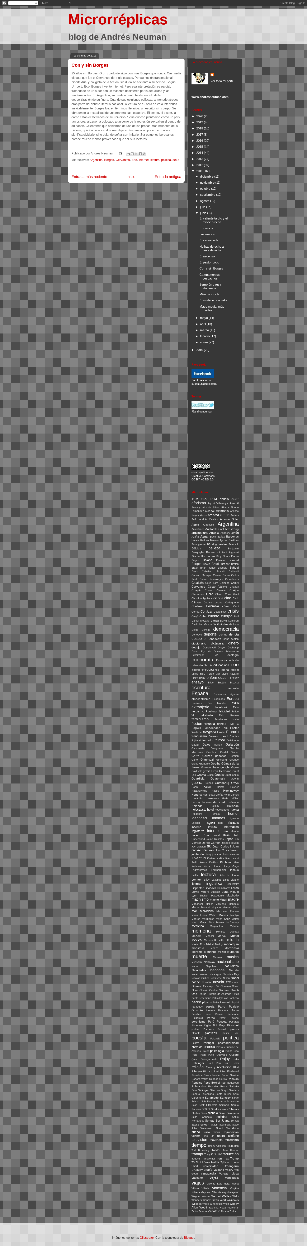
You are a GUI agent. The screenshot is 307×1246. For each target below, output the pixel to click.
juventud (199, 858)
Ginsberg (221, 759)
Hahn (195, 787)
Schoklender (208, 1101)
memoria (201, 931)
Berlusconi (213, 552)
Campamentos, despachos (210, 276)
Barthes (233, 540)
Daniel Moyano (200, 620)
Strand (219, 1128)
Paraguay (197, 1006)
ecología (233, 655)
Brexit (195, 567)
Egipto (196, 669)
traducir (196, 1158)
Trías (226, 1158)
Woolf (203, 1207)
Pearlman (223, 1010)
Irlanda (235, 831)
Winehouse (216, 1203)
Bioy (218, 556)
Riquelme (197, 1075)
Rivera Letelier (212, 1075)
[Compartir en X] (136, 154)
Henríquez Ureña (213, 794)
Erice (211, 682)
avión (235, 532)
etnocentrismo (201, 699)
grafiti (206, 771)
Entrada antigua (168, 177)
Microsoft (210, 940)
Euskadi (197, 703)
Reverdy (211, 1067)
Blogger (189, 1237)
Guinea (209, 783)
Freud (224, 736)
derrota (234, 634)
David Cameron (229, 620)
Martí (194, 922)
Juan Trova (222, 850)
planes (234, 1029)
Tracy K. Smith (212, 1154)
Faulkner (211, 711)
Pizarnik (222, 1029)
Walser (206, 1196)
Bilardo (196, 556)
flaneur (221, 724)
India (220, 822)
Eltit (218, 673)
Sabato (234, 1086)
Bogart (195, 560)
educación (220, 665)
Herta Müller (230, 798)
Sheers (234, 1109)
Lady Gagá (231, 866)
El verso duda (208, 240)
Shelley (196, 1113)
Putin (203, 1054)
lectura (155, 160)
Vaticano (197, 1177)
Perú (211, 1021)
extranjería (200, 707)
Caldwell (234, 571)
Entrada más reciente (89, 177)
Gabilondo (233, 740)
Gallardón (232, 744)
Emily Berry (198, 678)
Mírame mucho (209, 294)
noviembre (207, 182)
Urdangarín (231, 1166)
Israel (216, 835)
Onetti (235, 990)
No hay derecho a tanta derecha (211, 248)
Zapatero (214, 1211)
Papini (235, 1002)
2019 (200, 122)
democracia (226, 629)
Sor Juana (223, 1120)
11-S (204, 499)
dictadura (217, 643)
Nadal (195, 966)
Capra (226, 575)
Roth (223, 1082)
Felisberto (206, 715)
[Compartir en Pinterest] (144, 154)
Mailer (209, 904)
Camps (206, 575)
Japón (229, 839)
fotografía (209, 732)
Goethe (216, 763)
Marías (223, 915)
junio (203, 213)
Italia (226, 835)
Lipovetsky (233, 883)
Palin (216, 1002)
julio (203, 207)
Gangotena (217, 748)
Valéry (229, 1169)
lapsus (234, 869)
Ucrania (234, 1162)
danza (215, 620)
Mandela (234, 904)
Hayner (234, 787)
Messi (234, 936)
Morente (197, 951)
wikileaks (233, 1200)
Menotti (210, 936)
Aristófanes (198, 529)
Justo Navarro (230, 854)
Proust (205, 1051)
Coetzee (197, 606)
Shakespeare (219, 1109)
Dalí (236, 616)
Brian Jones (208, 567)
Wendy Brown (211, 1200)
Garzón (207, 755)
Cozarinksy (220, 611)
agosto (205, 201)
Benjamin (233, 548)
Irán (225, 831)
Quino (195, 1059)
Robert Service (230, 1075)
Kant (228, 858)
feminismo (200, 719)
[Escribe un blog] (132, 154)
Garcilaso (211, 752)
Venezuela (232, 1177)
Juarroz (234, 850)
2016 (200, 140)
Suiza (206, 1132)
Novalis (206, 982)
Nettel (195, 974)
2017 (200, 134)
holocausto (199, 809)
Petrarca (234, 1021)
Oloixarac (224, 990)
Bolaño (207, 560)
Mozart (222, 951)
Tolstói (216, 1150)
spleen (204, 1124)
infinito (212, 827)
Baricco (204, 540)
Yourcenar (233, 1207)
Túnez (206, 1162)
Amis (203, 515)
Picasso (197, 1025)
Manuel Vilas (231, 907)
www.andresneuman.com (210, 97)
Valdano (218, 1169)
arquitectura (200, 532)
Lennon (197, 879)
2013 (200, 159)
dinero (233, 643)
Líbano (235, 879)
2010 (200, 350)
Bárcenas (232, 536)
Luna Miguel (230, 891)
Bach (213, 536)
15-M (213, 499)
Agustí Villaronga (218, 503)
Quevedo (222, 1054)
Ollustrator (147, 1237)
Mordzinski (232, 948)
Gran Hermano (221, 771)
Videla (235, 1183)
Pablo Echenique (201, 998)
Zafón (195, 1211)
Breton (235, 564)
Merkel (221, 936)
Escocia (234, 682)
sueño (196, 1132)
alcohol (209, 511)
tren (219, 1158)
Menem (197, 936)
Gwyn (235, 783)
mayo (204, 318)
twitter (215, 1162)
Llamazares (223, 888)
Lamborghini (218, 870)
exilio (235, 703)
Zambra (203, 1211)
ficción (197, 724)
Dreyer (222, 647)
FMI (231, 724)
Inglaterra (198, 831)
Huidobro (197, 813)
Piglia (207, 1025)
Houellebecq (221, 809)
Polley (195, 1043)
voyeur (234, 1192)
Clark (236, 598)
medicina (198, 926)
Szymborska (230, 1132)
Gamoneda (198, 748)
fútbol (220, 740)
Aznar (204, 536)
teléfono (233, 1135)
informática (231, 827)
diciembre (207, 176)
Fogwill (196, 728)
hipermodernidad (213, 802)
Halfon (221, 787)
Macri (223, 899)
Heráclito (197, 798)
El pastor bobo (209, 262)
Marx (203, 922)
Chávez (209, 590)
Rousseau (233, 1082)
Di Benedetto (212, 639)
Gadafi (195, 744)
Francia (232, 732)
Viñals (205, 1188)
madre (233, 899)
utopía (208, 1169)
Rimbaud (233, 1071)
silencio (213, 1113)
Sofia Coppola (202, 1117)
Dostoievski (209, 647)
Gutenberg (222, 783)
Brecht (225, 563)
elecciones (210, 669)
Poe (236, 1033)
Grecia (219, 774)
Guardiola (198, 778)
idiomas (218, 818)
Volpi (204, 1192)
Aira (232, 503)
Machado (232, 895)
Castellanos (232, 579)
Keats (203, 862)
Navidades (199, 970)
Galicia (218, 744)
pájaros (207, 1002)
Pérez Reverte (229, 1018)
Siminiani (233, 1113)
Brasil (215, 563)
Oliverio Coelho (208, 990)
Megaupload (217, 926)
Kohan (207, 866)
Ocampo (208, 986)
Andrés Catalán (208, 519)
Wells (235, 1196)
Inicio (131, 177)
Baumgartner (199, 544)
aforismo (199, 503)
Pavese (210, 1010)
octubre (205, 188)
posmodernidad (228, 1042)
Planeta (196, 1033)
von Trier (212, 1192)
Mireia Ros (198, 944)
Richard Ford (211, 1071)
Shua (204, 1113)
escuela (233, 688)
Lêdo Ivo (224, 875)
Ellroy (195, 673)
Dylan (195, 651)
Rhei (236, 1067)
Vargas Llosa (229, 1173)
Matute (220, 922)
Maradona (207, 911)
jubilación (198, 854)
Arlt (222, 529)
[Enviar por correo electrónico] (128, 154)
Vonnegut (223, 1192)
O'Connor (232, 982)
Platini (225, 1033)
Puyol (211, 1054)
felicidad (224, 711)
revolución (224, 1067)
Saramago (212, 1097)
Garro (195, 755)
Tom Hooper (231, 1150)
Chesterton (198, 594)
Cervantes (123, 160)
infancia (232, 822)
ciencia (218, 598)
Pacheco (234, 998)
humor (233, 813)
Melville (234, 926)
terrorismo (232, 1140)
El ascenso (207, 256)
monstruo (198, 948)
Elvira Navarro (230, 673)
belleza (214, 548)
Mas (211, 922)
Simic (222, 1113)
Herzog (196, 802)
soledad (222, 1116)
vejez (213, 1177)
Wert (223, 1200)
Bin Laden (208, 556)
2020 (200, 116)
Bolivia (220, 560)
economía (202, 659)
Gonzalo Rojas (210, 767)
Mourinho (210, 951)
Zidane (225, 1211)
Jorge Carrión (211, 842)
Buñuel (234, 567)
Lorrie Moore (200, 891)
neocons (217, 970)
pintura (195, 1029)
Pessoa (222, 1021)
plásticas (211, 1033)
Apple (195, 524)
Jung (208, 854)
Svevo (216, 1132)
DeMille (206, 629)
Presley (220, 1047)
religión (198, 1067)
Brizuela (222, 567)
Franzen (213, 736)
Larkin (195, 875)
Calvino (196, 575)
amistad (213, 515)
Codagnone (232, 602)
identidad (199, 818)
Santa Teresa (224, 1094)
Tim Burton (232, 1145)
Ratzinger (198, 1063)
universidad (210, 1166)
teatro (221, 1135)
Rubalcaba (199, 1086)
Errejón (222, 682)
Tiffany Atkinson (217, 1145)
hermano (213, 798)
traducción (230, 1154)
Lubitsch (216, 891)
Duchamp (233, 647)
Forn (225, 728)
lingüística (214, 883)
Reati (236, 1063)
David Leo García (202, 624)
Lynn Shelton (200, 895)
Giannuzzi (207, 759)
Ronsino (197, 1082)
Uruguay (197, 1169)
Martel (235, 919)
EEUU (233, 665)
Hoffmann (233, 802)
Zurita (233, 1211)
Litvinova (210, 888)
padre (196, 1002)
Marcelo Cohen (227, 911)
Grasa (210, 774)
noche (196, 982)
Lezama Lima (220, 879)
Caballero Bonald (213, 571)
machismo (200, 899)
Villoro (195, 1188)
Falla (236, 707)
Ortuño (202, 994)
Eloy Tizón (206, 673)
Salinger (203, 1090)
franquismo (199, 736)
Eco (134, 160)
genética (220, 755)
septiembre (208, 194)
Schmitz (196, 1101)
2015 (200, 146)
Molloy (219, 944)
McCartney (232, 922)
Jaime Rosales (215, 839)
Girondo (234, 759)
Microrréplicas (118, 19)
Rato (235, 1059)
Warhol (216, 1196)
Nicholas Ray (231, 974)
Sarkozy (225, 1097)
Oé (217, 986)
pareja (210, 1006)
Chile (209, 594)
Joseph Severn (230, 842)
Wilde (205, 1203)
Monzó (214, 948)
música (233, 957)
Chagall (234, 586)
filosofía (209, 724)
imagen (209, 822)
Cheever (221, 590)
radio (215, 1059)
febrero (205, 336)
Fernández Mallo (227, 719)
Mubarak (233, 951)
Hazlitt (215, 790)
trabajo (197, 1154)
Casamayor (216, 579)
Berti (224, 552)
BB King (212, 544)
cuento (213, 616)
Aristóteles (212, 529)
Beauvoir (233, 544)
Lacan (217, 866)
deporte (210, 634)
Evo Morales (217, 703)
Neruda (234, 970)
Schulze (221, 1101)
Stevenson (206, 1128)
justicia (216, 854)
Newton (203, 974)
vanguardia (208, 1173)
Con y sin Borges (90, 65)
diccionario (199, 643)
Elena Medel (230, 669)
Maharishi (197, 904)
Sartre (235, 1097)
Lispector (198, 888)
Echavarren (232, 651)
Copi (236, 606)
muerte (199, 956)
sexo (176, 160)
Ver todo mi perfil (222, 81)
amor (224, 515)
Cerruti (235, 583)
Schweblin (233, 1101)
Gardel (224, 752)
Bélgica (196, 548)
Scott (194, 1105)
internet (144, 160)
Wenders (197, 1200)
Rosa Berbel (211, 1082)
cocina (218, 602)
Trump (234, 1158)
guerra (197, 783)
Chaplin (197, 590)
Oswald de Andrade (219, 994)
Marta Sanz (223, 919)
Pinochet (233, 1025)
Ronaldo (233, 1079)
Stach (214, 1124)
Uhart (195, 1166)
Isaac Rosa (200, 835)
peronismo (199, 1021)
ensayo (198, 682)
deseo (197, 639)
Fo (237, 724)
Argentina (96, 160)
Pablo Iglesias (220, 998)
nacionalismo (228, 962)
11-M (195, 499)
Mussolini (197, 962)
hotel (210, 809)
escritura (201, 687)
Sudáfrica (232, 1128)
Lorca (235, 888)
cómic (226, 606)
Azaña (195, 536)
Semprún (224, 1105)
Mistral (210, 944)
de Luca (234, 624)
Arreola (214, 532)
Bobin (235, 556)
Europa (233, 699)
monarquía (231, 944)
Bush (195, 571)
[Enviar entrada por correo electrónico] (120, 153)
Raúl (210, 1063)
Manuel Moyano (211, 907)
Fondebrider (211, 728)
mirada (233, 940)
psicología (217, 1051)
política (166, 160)
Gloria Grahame (201, 763)
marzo (205, 330)
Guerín (235, 778)
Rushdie (213, 1086)
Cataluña (198, 582)
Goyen (235, 767)
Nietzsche (216, 978)
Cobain (208, 602)
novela (218, 982)
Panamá (225, 1002)
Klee (236, 862)
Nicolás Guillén (200, 978)
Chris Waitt (232, 594)
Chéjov (234, 590)
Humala (215, 813)
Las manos (207, 234)
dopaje (196, 647)
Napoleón (211, 966)
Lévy (206, 879)
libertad (196, 883)
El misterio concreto (213, 300)
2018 (200, 128)
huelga (234, 809)
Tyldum (225, 1162)
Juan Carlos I (222, 846)
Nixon (226, 978)
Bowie (206, 564)
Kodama (196, 866)
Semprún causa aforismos (210, 286)
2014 (200, 152)
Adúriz (235, 499)
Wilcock (197, 1203)
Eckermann (198, 655)
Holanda (197, 805)
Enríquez (233, 678)
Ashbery (225, 532)
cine (227, 598)
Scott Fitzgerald (208, 1105)
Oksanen (226, 986)
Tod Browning (200, 1150)
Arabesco (208, 524)
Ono (194, 993)
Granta (201, 774)
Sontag (209, 1120)
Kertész (213, 862)
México (197, 940)
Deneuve (197, 634)
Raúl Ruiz (223, 1063)
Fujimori (196, 740)
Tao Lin (209, 1135)
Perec (211, 1017)
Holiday (215, 806)
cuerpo (226, 616)
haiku (207, 786)
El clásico (206, 228)
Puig (194, 1054)
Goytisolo (197, 771)
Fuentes (234, 736)
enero (204, 342)
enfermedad (217, 678)
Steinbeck (225, 1124)
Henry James (231, 794)
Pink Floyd (219, 1025)
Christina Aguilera (202, 598)
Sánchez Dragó (219, 1090)
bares (195, 540)
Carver (203, 579)
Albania (206, 507)
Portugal (208, 1042)
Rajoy (225, 1059)
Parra (221, 1006)
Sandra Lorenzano (203, 1094)
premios (197, 1047)
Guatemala (218, 778)
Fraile (221, 732)
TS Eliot (196, 1162)
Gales (206, 744)
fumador (207, 740)
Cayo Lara (211, 583)
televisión (199, 1140)
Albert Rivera (221, 507)
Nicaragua (216, 974)
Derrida (223, 634)
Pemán (219, 1014)
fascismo (198, 711)
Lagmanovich (199, 870)
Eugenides (218, 699)
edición (234, 660)
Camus (217, 575)
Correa (195, 611)
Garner (235, 752)
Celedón (225, 583)
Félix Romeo (229, 715)
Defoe (195, 629)
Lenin (235, 875)
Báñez (221, 536)
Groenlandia (232, 774)
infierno (196, 827)
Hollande (233, 805)
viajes (198, 1183)
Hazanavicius (199, 790)
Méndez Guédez (227, 931)
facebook (221, 707)
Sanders (234, 1090)
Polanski (215, 1038)
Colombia (212, 606)
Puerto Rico (232, 1051)
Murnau (217, 957)
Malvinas (221, 904)
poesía (199, 1037)
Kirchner (225, 862)
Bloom (226, 556)
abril (203, 324)
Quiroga (205, 1059)
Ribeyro (197, 1071)
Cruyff (195, 616)
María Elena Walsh (204, 915)
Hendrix (197, 794)
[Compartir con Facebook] (140, 154)
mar (194, 911)
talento (196, 1135)
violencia (219, 1188)
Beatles (222, 544)
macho (214, 899)
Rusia (223, 1086)
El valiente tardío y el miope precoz (213, 220)
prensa (209, 1047)
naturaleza (232, 966)
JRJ (209, 846)
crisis (233, 611)
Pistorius (208, 1029)
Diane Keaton (230, 639)
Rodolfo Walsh (200, 1079)
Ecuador (221, 660)
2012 (200, 165)
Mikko (221, 940)
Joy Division (199, 846)
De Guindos (220, 624)
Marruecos (208, 919)
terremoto (216, 1140)
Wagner (196, 1196)
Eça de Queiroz (212, 651)
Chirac (219, 594)
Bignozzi (234, 552)
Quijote (234, 1054)
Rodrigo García (218, 1079)
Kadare (211, 858)
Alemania (222, 511)
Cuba (203, 616)
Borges (109, 160)
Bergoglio (198, 552)
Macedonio (217, 895)
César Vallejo (217, 586)
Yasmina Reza (217, 1207)
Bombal (234, 560)
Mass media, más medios (211, 308)
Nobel (235, 978)
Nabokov (209, 962)
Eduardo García (202, 665)
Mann (195, 907)
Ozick (235, 994)
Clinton (196, 602)
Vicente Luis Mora (218, 1183)
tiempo (199, 1145)
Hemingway (231, 790)
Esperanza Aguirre (226, 694)
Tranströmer (208, 1158)
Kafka (220, 858)
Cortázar (206, 611)
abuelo (224, 499)
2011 (199, 171)
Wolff (226, 1203)
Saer (194, 1090)
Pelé (208, 1014)
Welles (226, 1196)
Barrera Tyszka (218, 540)
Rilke (223, 1071)
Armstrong (232, 529)
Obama (196, 986)
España (200, 693)
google (225, 767)
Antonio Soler (229, 519)
